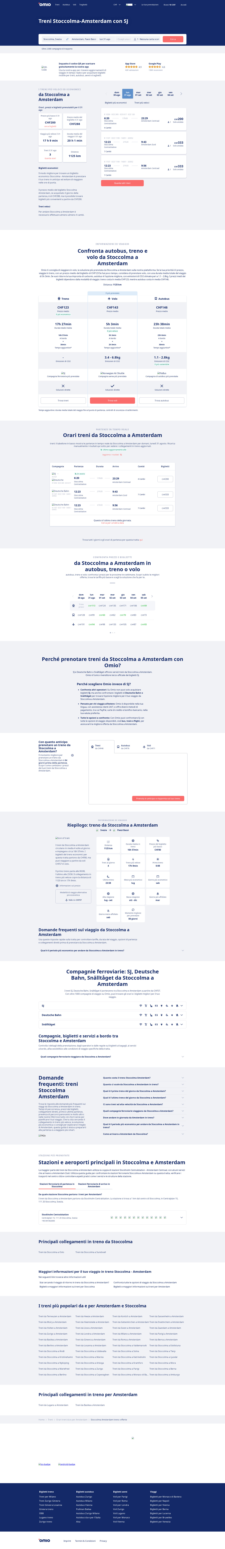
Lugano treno (46, 1517)
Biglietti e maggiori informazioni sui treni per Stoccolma (67, 1286)
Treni (57, 4)
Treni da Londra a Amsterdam (90, 1333)
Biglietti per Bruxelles (161, 1517)
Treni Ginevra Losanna (50, 1505)
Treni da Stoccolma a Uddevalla (91, 1351)
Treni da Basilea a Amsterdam (53, 1339)
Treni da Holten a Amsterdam (53, 1327)
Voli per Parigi (120, 1496)
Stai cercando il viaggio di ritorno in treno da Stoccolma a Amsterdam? (74, 1282)
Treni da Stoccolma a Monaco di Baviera (132, 1374)
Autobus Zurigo (84, 1496)
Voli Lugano (119, 1513)
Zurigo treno (45, 1521)
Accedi (183, 5)
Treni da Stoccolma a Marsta (90, 1357)
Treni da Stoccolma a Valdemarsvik (130, 1345)
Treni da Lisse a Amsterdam (89, 1327)
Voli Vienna (118, 1521)
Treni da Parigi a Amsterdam (163, 1333)
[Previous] (73, 596)
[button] (106, 39)
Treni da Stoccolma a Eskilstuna (164, 1345)
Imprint (67, 1541)
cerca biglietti (50, 126)
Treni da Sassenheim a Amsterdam (166, 1316)
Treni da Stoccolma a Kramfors (128, 1362)
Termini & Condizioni (85, 1541)
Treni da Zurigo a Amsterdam (53, 1333)
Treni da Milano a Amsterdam (127, 1333)
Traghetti (83, 4)
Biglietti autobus (85, 1491)
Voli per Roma (120, 1500)
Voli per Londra (121, 1505)
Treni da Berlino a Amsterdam (53, 1345)
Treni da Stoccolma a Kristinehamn (56, 1357)
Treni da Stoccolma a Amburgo (164, 1374)
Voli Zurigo (118, 1509)
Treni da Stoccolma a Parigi (126, 1368)
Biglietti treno (46, 1491)
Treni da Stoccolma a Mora (162, 1362)
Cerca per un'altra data (112, 523)
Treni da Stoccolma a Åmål (51, 1351)
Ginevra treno (46, 1509)
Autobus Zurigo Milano (88, 1513)
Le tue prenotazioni (150, 5)
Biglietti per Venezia (160, 1521)
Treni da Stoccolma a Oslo (51, 1252)
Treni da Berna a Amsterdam (163, 1339)
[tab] (116, 102)
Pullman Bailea (83, 1509)
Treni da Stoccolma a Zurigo (89, 1368)
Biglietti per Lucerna (160, 1513)
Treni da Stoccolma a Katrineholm (129, 1357)
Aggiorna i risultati (110, 454)
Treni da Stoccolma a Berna (162, 1368)
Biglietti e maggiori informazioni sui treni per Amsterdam (142, 1286)
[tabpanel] (138, 778)
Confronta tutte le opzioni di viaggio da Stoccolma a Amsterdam (145, 1282)
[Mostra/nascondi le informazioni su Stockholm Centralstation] (181, 1217)
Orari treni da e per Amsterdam (71, 1419)
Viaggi (153, 1491)
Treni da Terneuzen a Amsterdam (55, 1316)
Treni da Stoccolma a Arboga (90, 1362)
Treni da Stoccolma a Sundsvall (91, 1252)
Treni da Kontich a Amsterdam (127, 1316)
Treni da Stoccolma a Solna (126, 1351)
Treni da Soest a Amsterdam (126, 1327)
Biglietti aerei (120, 1491)
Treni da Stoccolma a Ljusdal (163, 1357)
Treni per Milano (47, 1496)
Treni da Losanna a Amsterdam (91, 1345)
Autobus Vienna (84, 1505)
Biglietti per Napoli (159, 1500)
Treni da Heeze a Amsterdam (90, 1316)
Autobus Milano (84, 1500)
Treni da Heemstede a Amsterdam (92, 1322)
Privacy (103, 1541)
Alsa (78, 1521)
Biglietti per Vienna (160, 1505)
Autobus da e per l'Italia (88, 1517)
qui (141, 540)
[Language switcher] (131, 4)
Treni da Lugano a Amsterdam (53, 1405)
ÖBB (41, 1513)
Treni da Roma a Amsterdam (126, 1339)
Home (42, 1419)
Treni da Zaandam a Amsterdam (165, 1327)
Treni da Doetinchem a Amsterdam (166, 1322)
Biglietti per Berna (159, 1509)
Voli (74, 4)
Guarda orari (50, 158)
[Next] (181, 94)
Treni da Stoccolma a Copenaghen (92, 1374)
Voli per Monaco (121, 1517)
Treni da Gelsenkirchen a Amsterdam (131, 1322)
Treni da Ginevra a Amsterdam (90, 1339)
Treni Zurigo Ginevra (49, 1500)
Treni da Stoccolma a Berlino (53, 1374)
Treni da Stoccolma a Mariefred (54, 1368)
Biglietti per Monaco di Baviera (165, 1496)
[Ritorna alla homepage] (47, 5)
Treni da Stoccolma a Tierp (162, 1351)
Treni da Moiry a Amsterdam (53, 1322)
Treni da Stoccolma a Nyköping (54, 1362)
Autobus (66, 4)
